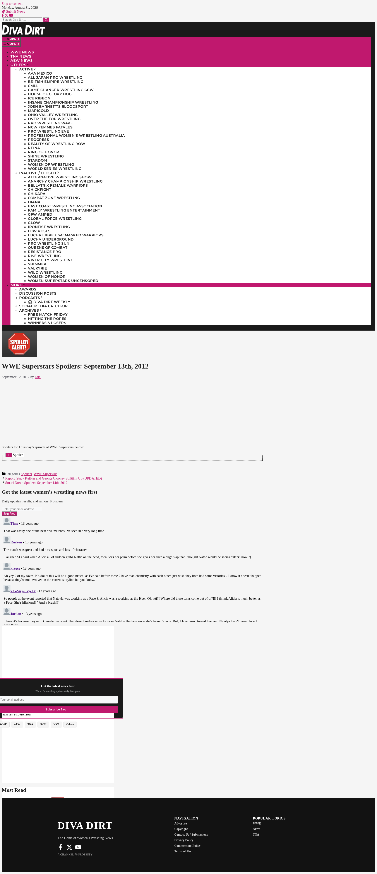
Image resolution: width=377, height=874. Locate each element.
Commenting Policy (187, 845)
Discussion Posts (37, 293)
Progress (38, 140)
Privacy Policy (183, 840)
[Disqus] (132, 570)
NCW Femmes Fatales (50, 127)
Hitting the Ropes (47, 319)
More (16, 285)
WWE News (22, 52)
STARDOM (37, 160)
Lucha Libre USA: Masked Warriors (65, 235)
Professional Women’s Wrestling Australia (76, 135)
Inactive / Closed (37, 173)
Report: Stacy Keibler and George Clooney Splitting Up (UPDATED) (53, 478)
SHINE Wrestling (46, 156)
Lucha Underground (51, 239)
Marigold (38, 111)
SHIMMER (37, 264)
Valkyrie (37, 268)
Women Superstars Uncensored (63, 281)
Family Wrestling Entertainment (64, 210)
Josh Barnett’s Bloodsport (58, 106)
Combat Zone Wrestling (54, 198)
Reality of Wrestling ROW (56, 144)
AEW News (21, 60)
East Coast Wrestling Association (65, 206)
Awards (27, 289)
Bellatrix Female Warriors (58, 185)
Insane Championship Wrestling (63, 102)
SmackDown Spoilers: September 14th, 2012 (36, 483)
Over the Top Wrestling (54, 119)
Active (26, 69)
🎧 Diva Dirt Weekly (49, 302)
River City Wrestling (50, 260)
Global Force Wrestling (55, 219)
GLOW (34, 223)
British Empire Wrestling (55, 82)
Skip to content (12, 3)
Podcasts (29, 298)
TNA (256, 834)
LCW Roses (39, 231)
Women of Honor (46, 277)
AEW (256, 829)
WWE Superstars (45, 474)
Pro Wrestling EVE (48, 131)
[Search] (46, 19)
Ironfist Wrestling (49, 227)
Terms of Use (182, 851)
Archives (29, 310)
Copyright (181, 829)
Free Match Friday (48, 314)
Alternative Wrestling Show (60, 177)
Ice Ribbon (39, 98)
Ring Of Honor (43, 152)
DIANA (34, 202)
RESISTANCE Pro (44, 252)
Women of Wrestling (51, 164)
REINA (34, 148)
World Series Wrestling (54, 169)
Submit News (15, 11)
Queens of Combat (47, 248)
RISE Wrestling (44, 256)
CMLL (33, 86)
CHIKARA (37, 194)
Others (18, 65)
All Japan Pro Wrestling (55, 77)
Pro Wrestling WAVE (50, 123)
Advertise (180, 823)
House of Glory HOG (50, 94)
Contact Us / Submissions (191, 834)
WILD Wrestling (45, 272)
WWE (257, 823)
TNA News (20, 56)
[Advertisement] (132, 411)
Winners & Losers (47, 323)
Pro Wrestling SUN (49, 243)
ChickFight (39, 190)
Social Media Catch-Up (43, 306)
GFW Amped (40, 214)
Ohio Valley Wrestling (53, 115)
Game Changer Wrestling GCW (61, 90)
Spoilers (26, 474)
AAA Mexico (40, 73)
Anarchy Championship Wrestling (65, 181)
